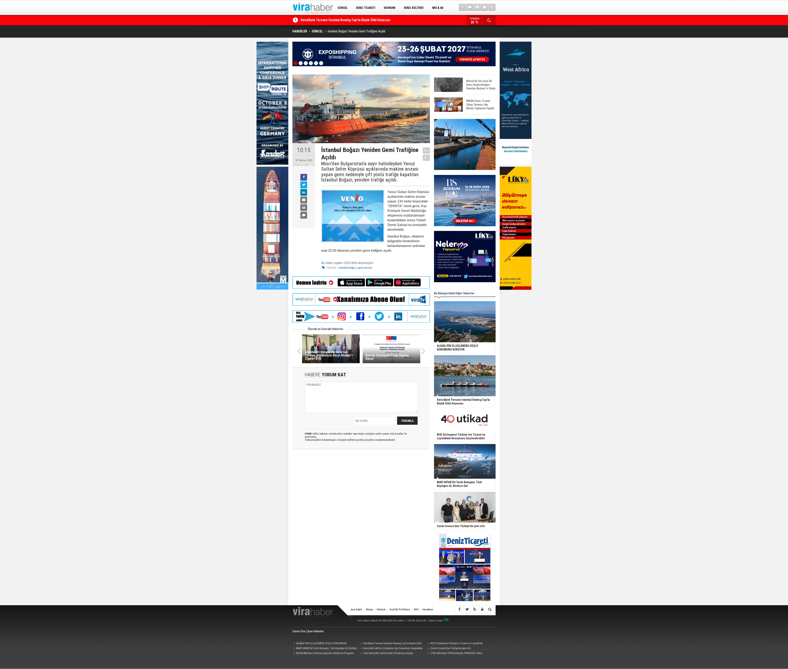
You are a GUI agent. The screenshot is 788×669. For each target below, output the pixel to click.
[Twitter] (303, 185)
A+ (426, 150)
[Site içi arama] (492, 7)
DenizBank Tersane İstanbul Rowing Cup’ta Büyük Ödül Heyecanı (390, 644)
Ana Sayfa (356, 609)
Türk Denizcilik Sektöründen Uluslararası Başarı (388, 653)
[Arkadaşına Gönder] (303, 200)
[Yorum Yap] (303, 215)
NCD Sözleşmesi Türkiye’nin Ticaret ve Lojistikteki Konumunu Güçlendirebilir (354, 20)
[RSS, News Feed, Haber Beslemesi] (474, 609)
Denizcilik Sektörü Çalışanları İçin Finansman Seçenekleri (393, 648)
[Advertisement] (361, 489)
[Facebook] (303, 177)
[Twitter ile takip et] (467, 609)
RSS (416, 609)
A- (426, 158)
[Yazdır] (303, 207)
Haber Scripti (436, 620)
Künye (369, 609)
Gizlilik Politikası (399, 609)
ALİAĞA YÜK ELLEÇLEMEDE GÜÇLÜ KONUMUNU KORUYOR (319, 644)
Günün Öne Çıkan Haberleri (308, 631)
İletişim (381, 609)
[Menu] (462, 7)
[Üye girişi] (482, 609)
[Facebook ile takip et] (459, 609)
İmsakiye (428, 609)
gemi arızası (365, 267)
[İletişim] (484, 7)
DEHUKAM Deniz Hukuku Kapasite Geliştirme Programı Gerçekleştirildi (323, 654)
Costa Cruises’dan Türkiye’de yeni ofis (450, 648)
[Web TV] (469, 7)
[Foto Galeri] (477, 7)
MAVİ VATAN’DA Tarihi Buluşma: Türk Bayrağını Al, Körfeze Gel (324, 649)
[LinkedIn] (303, 192)
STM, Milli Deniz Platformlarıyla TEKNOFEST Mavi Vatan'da (454, 654)
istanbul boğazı (347, 267)
